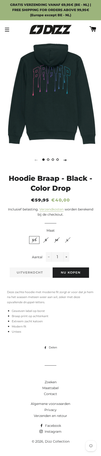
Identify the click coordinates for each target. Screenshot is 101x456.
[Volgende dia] (65, 160)
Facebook (52, 426)
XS (34, 240)
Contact (50, 394)
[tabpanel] (50, 93)
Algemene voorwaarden (50, 404)
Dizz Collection (57, 441)
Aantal (37, 257)
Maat (51, 230)
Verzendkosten (51, 209)
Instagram (53, 431)
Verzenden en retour (50, 416)
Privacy (50, 410)
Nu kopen (71, 272)
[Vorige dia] (36, 160)
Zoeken (51, 382)
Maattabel (50, 388)
